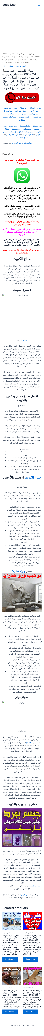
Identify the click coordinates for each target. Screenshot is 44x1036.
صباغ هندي (7, 108)
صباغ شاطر (7, 111)
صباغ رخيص (33, 114)
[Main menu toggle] (39, 4)
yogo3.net (9, 4)
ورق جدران (16, 129)
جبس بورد (13, 126)
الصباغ (28, 742)
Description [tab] (7, 154)
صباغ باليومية (28, 134)
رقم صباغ (23, 108)
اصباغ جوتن (10, 114)
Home (4, 54)
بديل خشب (27, 129)
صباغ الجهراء (34, 111)
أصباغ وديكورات (33, 54)
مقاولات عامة (7, 66)
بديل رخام (29, 132)
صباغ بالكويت (10, 117)
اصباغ (32, 108)
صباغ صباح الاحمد (16, 132)
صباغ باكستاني (22, 137)
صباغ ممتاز (37, 126)
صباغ (39, 108)
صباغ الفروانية (20, 111)
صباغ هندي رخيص (13, 134)
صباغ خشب (21, 114)
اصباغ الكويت (24, 117)
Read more (10, 959)
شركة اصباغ (36, 117)
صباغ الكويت (33, 477)
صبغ (15, 108)
